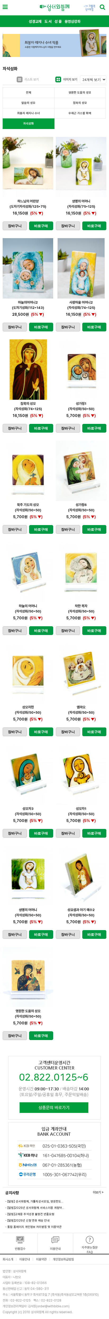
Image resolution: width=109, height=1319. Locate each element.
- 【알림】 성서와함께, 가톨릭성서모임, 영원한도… (34, 1201)
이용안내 (24, 1259)
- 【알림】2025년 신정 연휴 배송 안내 (27, 1220)
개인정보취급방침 (63, 1259)
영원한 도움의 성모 (80, 92)
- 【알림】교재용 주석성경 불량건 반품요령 (29, 1214)
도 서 (48, 21)
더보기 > (98, 1192)
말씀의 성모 (28, 103)
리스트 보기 (32, 79)
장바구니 (15, 226)
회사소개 (8, 1259)
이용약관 (41, 1259)
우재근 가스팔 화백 (80, 113)
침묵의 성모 (80, 103)
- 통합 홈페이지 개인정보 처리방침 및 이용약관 (33, 1227)
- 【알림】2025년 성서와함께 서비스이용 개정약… (34, 1208)
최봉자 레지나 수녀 (28, 113)
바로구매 (41, 226)
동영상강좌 (72, 21)
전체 (28, 92)
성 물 (58, 21)
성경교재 (35, 21)
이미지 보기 (70, 79)
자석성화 (28, 123)
